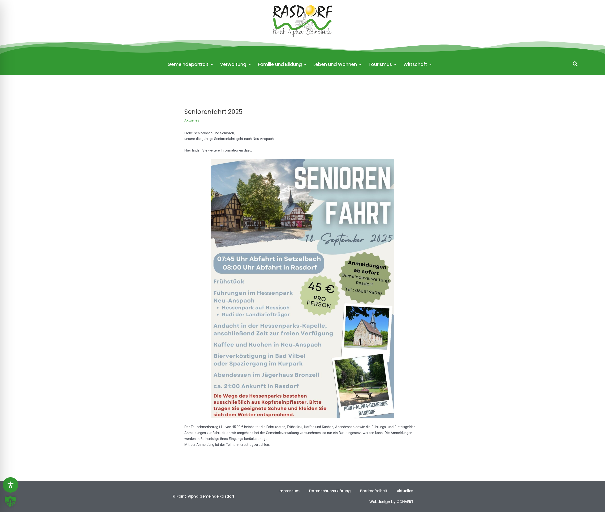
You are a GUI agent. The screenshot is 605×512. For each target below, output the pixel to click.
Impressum (289, 490)
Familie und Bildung (280, 64)
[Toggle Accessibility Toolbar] (10, 485)
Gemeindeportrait (188, 64)
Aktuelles (191, 120)
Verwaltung (233, 64)
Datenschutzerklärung (330, 490)
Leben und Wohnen (335, 64)
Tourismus (380, 64)
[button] (575, 63)
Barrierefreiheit (373, 490)
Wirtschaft (415, 64)
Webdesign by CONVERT (391, 501)
